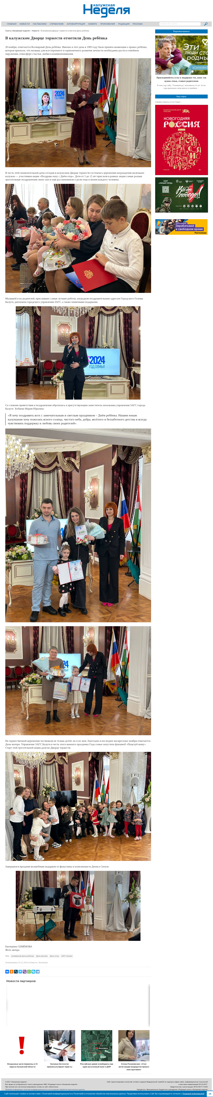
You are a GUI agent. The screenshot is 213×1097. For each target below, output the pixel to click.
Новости (25, 24)
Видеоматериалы (181, 31)
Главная (11, 24)
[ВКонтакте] (7, 972)
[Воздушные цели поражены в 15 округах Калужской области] (22, 1045)
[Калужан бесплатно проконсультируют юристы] (59, 1045)
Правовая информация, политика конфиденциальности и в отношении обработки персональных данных (45, 1089)
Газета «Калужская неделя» (17, 31)
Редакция (123, 24)
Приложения (107, 24)
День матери (42, 956)
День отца (54, 956)
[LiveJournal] (16, 972)
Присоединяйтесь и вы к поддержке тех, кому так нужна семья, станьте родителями (181, 79)
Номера (92, 24)
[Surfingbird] (20, 972)
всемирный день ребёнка (22, 956)
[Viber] (25, 972)
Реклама (138, 24)
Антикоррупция (76, 24)
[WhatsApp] (29, 972)
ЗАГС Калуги (66, 956)
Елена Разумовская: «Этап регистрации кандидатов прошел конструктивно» (134, 1067)
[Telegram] (38, 972)
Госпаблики (39, 24)
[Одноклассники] (11, 972)
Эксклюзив (43, 963)
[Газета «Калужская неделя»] (106, 16)
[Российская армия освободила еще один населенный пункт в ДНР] (97, 1045)
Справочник (57, 24)
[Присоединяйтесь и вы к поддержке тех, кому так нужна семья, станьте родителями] (181, 55)
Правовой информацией (193, 1094)
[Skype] (33, 972)
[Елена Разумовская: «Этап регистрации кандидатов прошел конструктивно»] (134, 1045)
